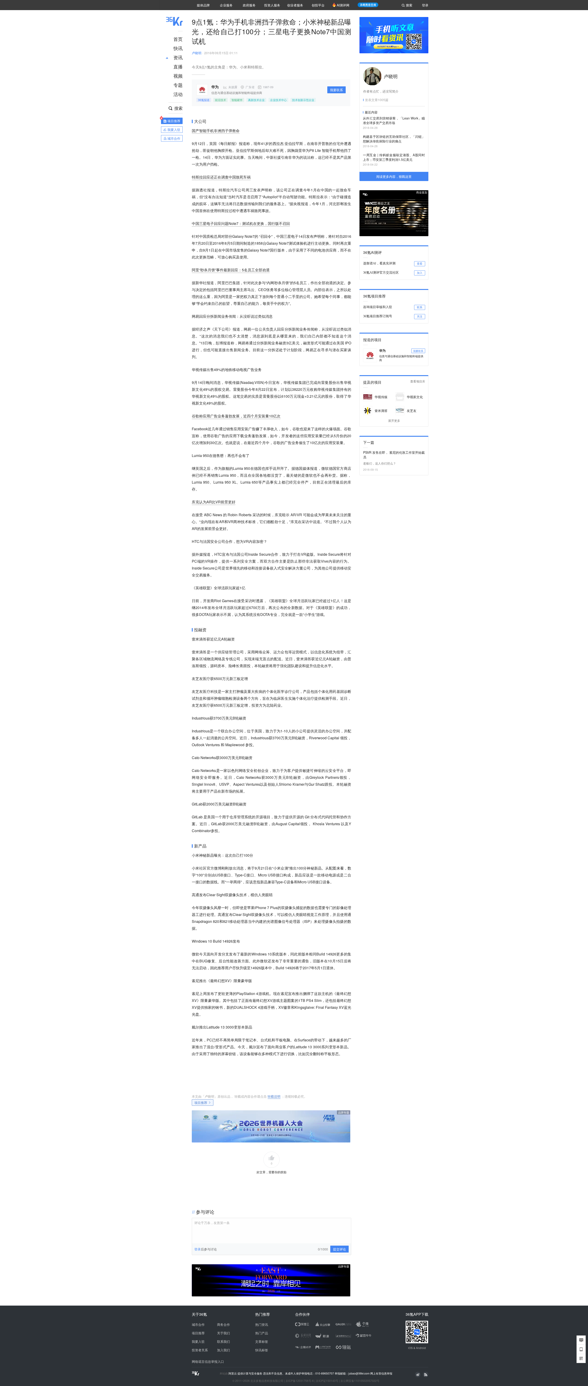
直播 (178, 66)
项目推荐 (200, 1102)
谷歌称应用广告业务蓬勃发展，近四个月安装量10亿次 (236, 416)
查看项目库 (417, 381)
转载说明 (274, 1096)
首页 (178, 39)
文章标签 (261, 1341)
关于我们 (223, 1333)
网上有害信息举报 (381, 1373)
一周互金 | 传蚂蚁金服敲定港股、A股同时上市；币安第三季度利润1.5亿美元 (394, 157)
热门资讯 (261, 1324)
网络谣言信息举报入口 (208, 1361)
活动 (178, 94)
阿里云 (233, 1373)
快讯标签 (261, 1350)
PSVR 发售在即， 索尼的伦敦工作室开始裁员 (394, 454)
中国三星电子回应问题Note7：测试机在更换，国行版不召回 (241, 223)
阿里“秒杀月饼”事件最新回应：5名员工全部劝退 (231, 269)
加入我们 (223, 1350)
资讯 (178, 57)
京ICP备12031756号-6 (300, 1381)
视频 (178, 76)
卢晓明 (196, 53)
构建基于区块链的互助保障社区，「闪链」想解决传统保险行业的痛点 (394, 138)
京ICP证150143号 (327, 1381)
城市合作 (198, 1324)
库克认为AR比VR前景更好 (213, 502)
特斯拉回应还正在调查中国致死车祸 (221, 177)
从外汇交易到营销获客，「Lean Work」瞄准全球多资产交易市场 (394, 120)
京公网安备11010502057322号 (359, 1381)
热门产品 (261, 1333)
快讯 (178, 48)
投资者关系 (200, 1350)
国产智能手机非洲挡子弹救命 (216, 130)
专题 (178, 85)
